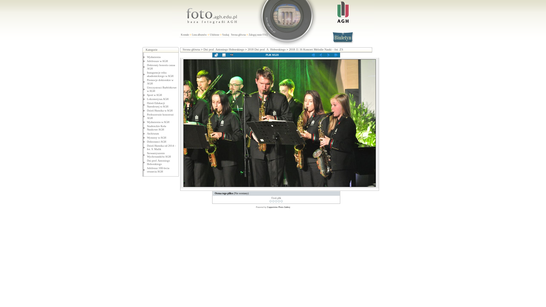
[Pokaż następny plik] (328, 55)
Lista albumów (199, 34)
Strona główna (238, 34)
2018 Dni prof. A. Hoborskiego (267, 49)
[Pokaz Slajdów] (231, 55)
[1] (270, 201)
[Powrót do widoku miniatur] (216, 55)
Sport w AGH (154, 95)
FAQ (265, 34)
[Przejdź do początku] (313, 55)
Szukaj (225, 34)
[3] (276, 201)
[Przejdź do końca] (336, 55)
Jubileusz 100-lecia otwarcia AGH (158, 170)
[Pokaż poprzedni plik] (321, 55)
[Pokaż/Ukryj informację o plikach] (224, 55)
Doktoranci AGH (156, 141)
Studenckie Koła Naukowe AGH (156, 128)
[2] (273, 201)
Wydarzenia (154, 57)
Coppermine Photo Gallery (278, 207)
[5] (281, 201)
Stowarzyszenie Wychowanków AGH (159, 155)
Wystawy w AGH (156, 137)
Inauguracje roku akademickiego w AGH (160, 74)
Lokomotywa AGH (157, 99)
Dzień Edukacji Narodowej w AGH (157, 104)
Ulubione (214, 34)
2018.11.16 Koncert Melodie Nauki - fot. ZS (316, 49)
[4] (278, 201)
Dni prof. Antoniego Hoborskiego (223, 49)
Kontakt (185, 34)
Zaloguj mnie (255, 34)
